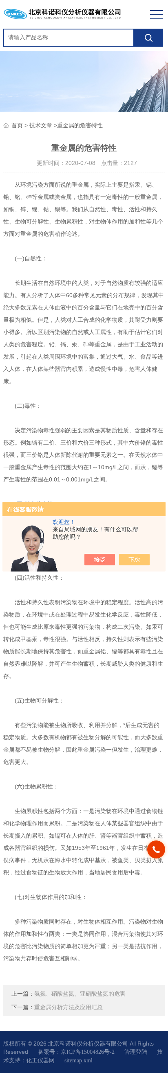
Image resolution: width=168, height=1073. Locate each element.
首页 (17, 125)
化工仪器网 (40, 1060)
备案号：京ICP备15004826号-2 (76, 1052)
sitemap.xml (78, 1060)
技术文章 (40, 125)
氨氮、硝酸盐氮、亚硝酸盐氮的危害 (80, 994)
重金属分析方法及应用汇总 (68, 1007)
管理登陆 (135, 1052)
